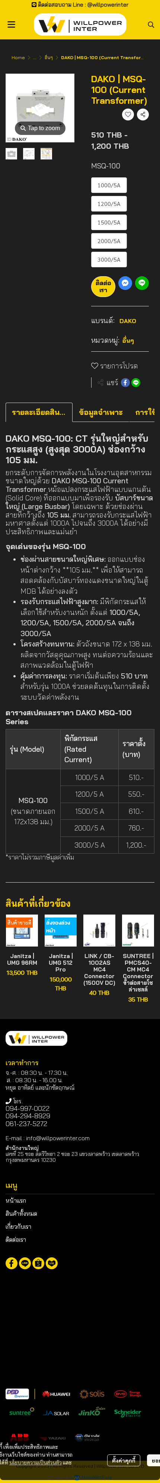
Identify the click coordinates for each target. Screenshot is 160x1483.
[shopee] (38, 1263)
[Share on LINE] (135, 382)
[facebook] (11, 1263)
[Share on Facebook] (125, 382)
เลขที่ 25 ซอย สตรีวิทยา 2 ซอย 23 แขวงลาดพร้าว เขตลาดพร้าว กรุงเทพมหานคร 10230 (72, 1157)
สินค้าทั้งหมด (21, 1213)
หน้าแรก (16, 1200)
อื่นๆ (49, 57)
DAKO (127, 321)
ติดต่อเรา (103, 286)
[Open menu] (11, 24)
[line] (25, 1263)
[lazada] (52, 1263)
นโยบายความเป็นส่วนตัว (35, 1462)
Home (18, 57)
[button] (151, 24)
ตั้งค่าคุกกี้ (123, 1460)
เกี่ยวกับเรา (18, 1226)
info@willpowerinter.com (58, 1138)
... (34, 57)
